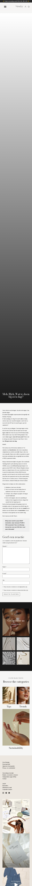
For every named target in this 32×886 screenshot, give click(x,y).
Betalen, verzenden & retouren (10, 775)
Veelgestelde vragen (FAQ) (9, 776)
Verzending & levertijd (7, 773)
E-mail (4, 573)
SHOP (4, 783)
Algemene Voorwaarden (8, 766)
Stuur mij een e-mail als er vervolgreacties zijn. (15, 586)
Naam (4, 566)
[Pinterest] (6, 792)
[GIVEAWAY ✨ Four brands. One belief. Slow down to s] (16, 816)
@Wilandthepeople (17, 466)
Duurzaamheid (6, 764)
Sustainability (16, 748)
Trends (23, 706)
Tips (9, 706)
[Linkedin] (9, 792)
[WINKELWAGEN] (29, 7)
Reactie (4, 546)
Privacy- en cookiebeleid (8, 768)
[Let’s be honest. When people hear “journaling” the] (16, 850)
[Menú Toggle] (5, 6)
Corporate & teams (7, 789)
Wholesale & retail (7, 787)
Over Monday (5, 762)
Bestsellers (5, 785)
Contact (4, 778)
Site (3, 580)
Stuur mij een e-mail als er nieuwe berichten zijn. (16, 590)
